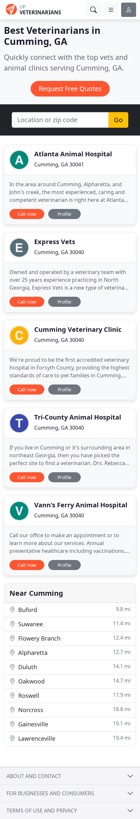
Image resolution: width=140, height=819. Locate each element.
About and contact (34, 776)
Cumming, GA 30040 (59, 252)
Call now (27, 214)
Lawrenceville (74, 738)
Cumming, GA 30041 (59, 164)
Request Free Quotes (70, 88)
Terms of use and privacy (42, 810)
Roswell (74, 695)
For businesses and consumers (50, 793)
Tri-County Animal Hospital (77, 417)
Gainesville (74, 724)
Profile (64, 214)
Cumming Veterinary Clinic (77, 329)
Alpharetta (74, 652)
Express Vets (54, 241)
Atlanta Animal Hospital (73, 154)
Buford (74, 609)
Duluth (74, 667)
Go (118, 119)
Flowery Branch (74, 638)
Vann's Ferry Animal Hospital (80, 504)
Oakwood (74, 681)
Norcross (74, 710)
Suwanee (74, 624)
